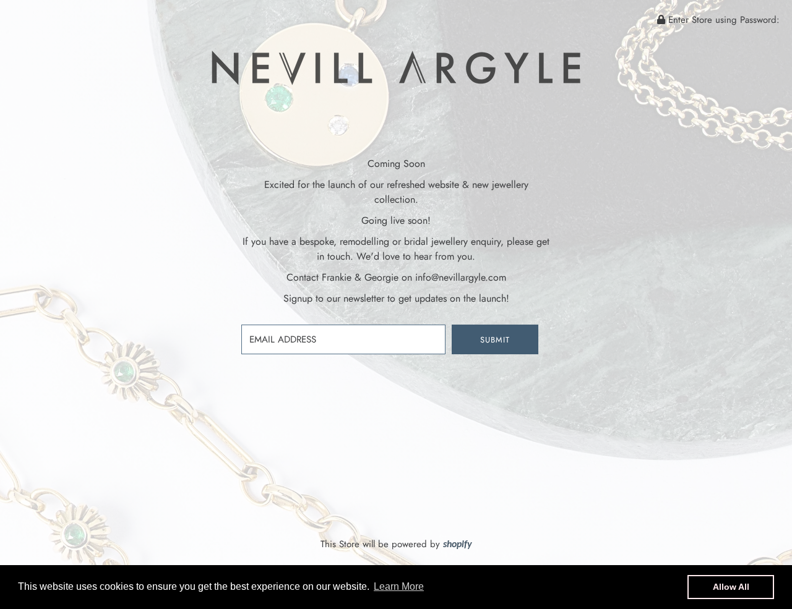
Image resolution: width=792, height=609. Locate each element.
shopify (457, 545)
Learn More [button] (399, 586)
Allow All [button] (731, 587)
